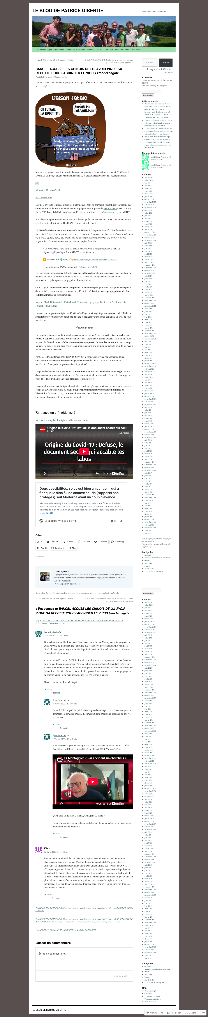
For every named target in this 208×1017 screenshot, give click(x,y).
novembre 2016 (150, 497)
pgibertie (63, 77)
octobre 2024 (149, 237)
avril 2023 (148, 286)
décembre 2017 (150, 462)
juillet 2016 (149, 500)
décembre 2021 (150, 330)
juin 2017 (148, 478)
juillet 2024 (149, 245)
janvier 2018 (149, 459)
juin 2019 (148, 412)
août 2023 (148, 276)
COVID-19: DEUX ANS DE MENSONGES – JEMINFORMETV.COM (68, 930)
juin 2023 (148, 281)
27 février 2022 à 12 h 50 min (56, 635)
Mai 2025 (148, 218)
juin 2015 (148, 533)
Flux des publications (152, 996)
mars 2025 (148, 224)
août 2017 (148, 473)
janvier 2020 (149, 393)
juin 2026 (148, 183)
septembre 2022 (150, 306)
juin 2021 (148, 347)
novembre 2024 (150, 234)
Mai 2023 (148, 284)
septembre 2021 (150, 338)
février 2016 (149, 514)
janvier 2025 (149, 229)
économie (148, 555)
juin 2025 (148, 215)
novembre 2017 (150, 464)
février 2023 (149, 292)
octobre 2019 (149, 401)
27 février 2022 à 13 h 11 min (65, 703)
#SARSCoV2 (110, 208)
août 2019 (148, 407)
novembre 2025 (150, 202)
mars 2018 (148, 453)
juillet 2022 (149, 311)
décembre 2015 (150, 519)
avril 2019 (148, 418)
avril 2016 (148, 508)
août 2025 (148, 210)
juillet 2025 (149, 213)
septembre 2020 (150, 371)
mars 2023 (148, 289)
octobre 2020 (149, 369)
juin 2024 (148, 248)
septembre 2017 (150, 470)
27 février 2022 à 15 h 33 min (56, 852)
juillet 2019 (149, 410)
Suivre (166, 62)
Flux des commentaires (153, 999)
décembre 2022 (150, 297)
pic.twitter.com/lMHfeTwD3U (102, 259)
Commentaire (120, 976)
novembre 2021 (150, 333)
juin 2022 (148, 314)
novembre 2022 (150, 300)
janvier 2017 (149, 492)
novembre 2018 (150, 432)
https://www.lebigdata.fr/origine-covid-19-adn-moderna (61, 420)
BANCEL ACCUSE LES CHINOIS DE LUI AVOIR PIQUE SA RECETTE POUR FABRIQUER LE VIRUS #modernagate (78, 70)
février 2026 (149, 193)
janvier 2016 (149, 516)
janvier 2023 (149, 295)
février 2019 (149, 423)
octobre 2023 (149, 270)
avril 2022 (148, 319)
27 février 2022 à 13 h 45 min (65, 739)
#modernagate (81, 259)
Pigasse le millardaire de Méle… (161, 158)
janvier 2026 (149, 196)
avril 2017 (148, 484)
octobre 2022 (149, 303)
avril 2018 (148, 451)
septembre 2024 (150, 240)
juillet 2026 (149, 180)
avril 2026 (148, 188)
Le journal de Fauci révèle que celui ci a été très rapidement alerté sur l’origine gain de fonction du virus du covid (159, 131)
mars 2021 (148, 355)
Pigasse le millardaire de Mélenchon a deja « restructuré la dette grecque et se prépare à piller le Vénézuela (158, 123)
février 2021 (149, 358)
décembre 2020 (150, 363)
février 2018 (149, 456)
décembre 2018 (150, 429)
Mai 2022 (148, 317)
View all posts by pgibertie (67, 583)
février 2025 (149, 226)
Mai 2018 (148, 448)
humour (147, 566)
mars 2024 (148, 256)
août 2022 (148, 308)
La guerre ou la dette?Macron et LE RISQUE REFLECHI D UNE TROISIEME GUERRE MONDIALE (158, 115)
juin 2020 (148, 380)
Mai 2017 (148, 481)
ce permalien (102, 593)
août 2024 (148, 243)
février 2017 (149, 489)
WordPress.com (150, 1001)
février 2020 (149, 390)
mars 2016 (148, 511)
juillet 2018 (149, 442)
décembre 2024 (150, 232)
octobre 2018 (149, 434)
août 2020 (148, 374)
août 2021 (148, 341)
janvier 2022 (149, 328)
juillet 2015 (149, 530)
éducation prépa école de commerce (74, 593)
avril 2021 (148, 352)
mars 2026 (148, 191)
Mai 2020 (148, 382)
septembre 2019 (150, 404)
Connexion (148, 993)
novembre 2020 (150, 366)
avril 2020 (148, 385)
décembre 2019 (150, 396)
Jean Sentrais (51, 632)
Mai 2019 (148, 415)
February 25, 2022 (88, 266)
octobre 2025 (149, 204)
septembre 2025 (150, 207)
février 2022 (149, 325)
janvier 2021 (149, 360)
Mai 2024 (148, 251)
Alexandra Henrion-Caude (48, 190)
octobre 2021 (149, 336)
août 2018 (148, 440)
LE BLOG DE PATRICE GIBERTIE (67, 10)
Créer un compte (150, 990)
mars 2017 (148, 486)
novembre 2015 (150, 522)
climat (147, 560)
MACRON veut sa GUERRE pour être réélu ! (54, 60)
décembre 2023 (150, 265)
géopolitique (149, 563)
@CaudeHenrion (43, 197)
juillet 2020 (149, 377)
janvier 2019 (149, 426)
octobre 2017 (149, 467)
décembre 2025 (150, 199)
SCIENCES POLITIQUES (154, 571)
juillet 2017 (149, 475)
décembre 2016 (150, 494)
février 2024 (149, 259)
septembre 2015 (150, 527)
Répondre (56, 692)
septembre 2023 (150, 273)
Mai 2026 (148, 185)
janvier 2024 (149, 262)
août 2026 (148, 177)
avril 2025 (148, 221)
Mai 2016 (148, 505)
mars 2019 (148, 421)
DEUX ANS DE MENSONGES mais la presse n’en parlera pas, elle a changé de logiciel (109, 61)
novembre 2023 (150, 267)
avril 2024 (148, 254)
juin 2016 (148, 503)
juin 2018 (148, 445)
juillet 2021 (149, 344)
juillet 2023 (149, 278)
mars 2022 (148, 322)
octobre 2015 (149, 525)
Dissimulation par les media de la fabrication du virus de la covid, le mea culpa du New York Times (158, 106)
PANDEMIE (149, 568)
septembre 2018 (150, 437)
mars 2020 (148, 388)
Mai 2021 (148, 349)
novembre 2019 (150, 399)
